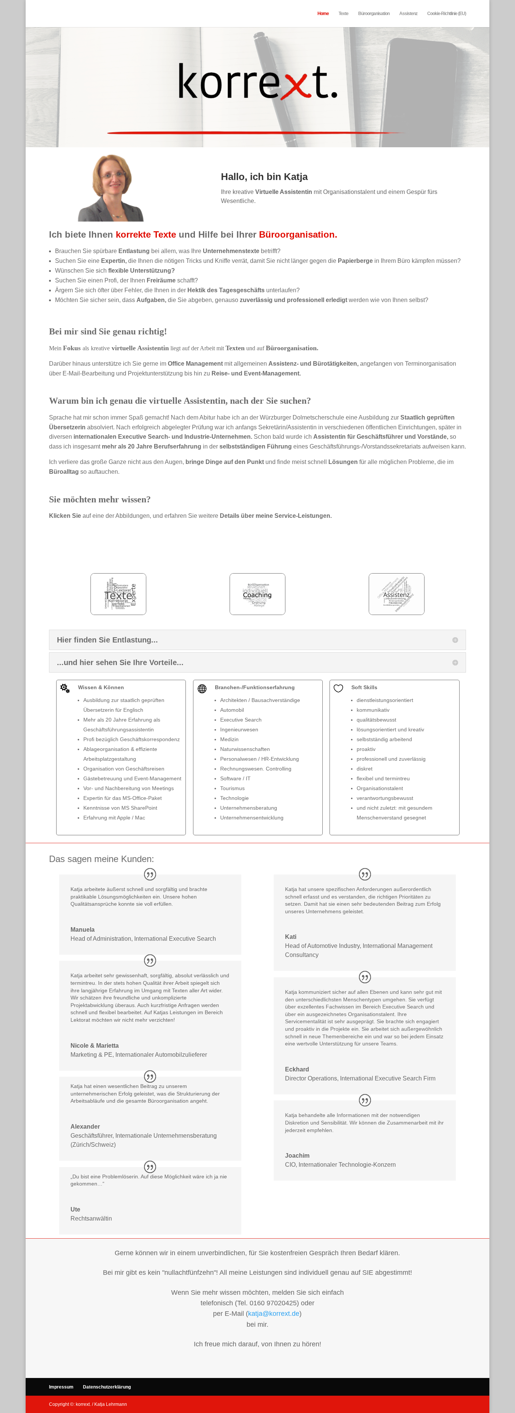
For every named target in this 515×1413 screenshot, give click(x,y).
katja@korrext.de (273, 1313)
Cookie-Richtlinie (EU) (446, 13)
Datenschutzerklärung (107, 1387)
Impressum (61, 1387)
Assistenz (408, 13)
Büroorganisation (373, 13)
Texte (343, 13)
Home (323, 13)
